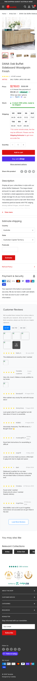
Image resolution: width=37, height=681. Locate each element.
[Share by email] (33, 171)
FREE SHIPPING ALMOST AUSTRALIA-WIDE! (18, 1)
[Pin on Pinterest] (25, 171)
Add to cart (18, 152)
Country (5, 226)
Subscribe (9, 633)
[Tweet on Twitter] (29, 171)
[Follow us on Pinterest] (15, 649)
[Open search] (25, 7)
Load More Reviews (18, 522)
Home (4, 13)
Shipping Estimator (17, 135)
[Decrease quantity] (12, 145)
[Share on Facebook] (21, 171)
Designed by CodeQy (9, 677)
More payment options (18, 164)
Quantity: (5, 145)
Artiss (4, 79)
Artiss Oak (12, 13)
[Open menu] (3, 6)
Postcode (5, 245)
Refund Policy (7, 267)
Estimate (8, 258)
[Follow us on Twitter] (7, 649)
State (4, 235)
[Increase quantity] (23, 145)
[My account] (29, 7)
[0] (33, 6)
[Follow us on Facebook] (3, 649)
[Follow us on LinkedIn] (19, 649)
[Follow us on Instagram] (11, 649)
